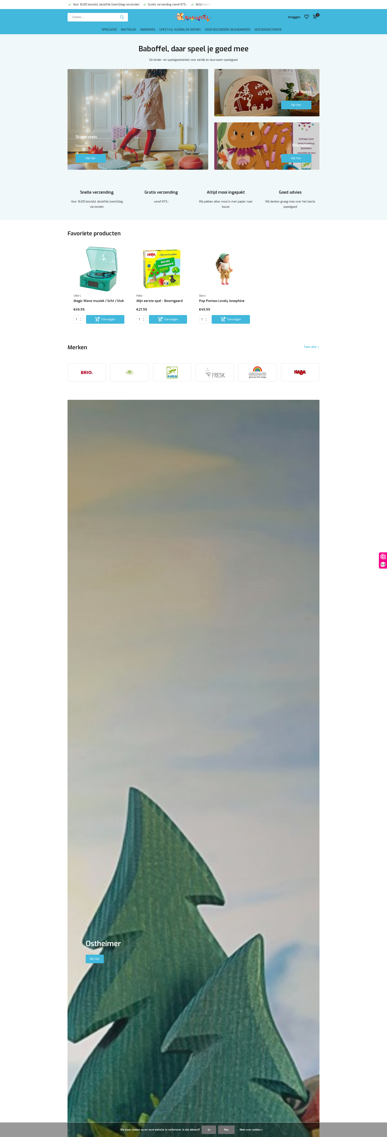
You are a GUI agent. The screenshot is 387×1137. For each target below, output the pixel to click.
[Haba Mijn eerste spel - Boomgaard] (161, 268)
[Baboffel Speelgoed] (193, 17)
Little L (77, 295)
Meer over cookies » (251, 1129)
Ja (209, 1129)
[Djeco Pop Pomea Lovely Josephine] (224, 268)
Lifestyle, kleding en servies (180, 30)
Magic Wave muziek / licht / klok (99, 301)
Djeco (202, 295)
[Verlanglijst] (306, 17)
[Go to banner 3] (267, 146)
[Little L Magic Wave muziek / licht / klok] (99, 268)
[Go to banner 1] (138, 119)
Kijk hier (91, 158)
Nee (226, 1129)
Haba (139, 295)
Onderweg (147, 30)
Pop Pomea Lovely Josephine (221, 301)
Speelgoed (109, 30)
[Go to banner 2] (267, 92)
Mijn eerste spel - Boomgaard (159, 301)
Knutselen (128, 30)
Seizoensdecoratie (268, 30)
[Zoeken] (122, 17)
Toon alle (310, 347)
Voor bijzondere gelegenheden (227, 30)
